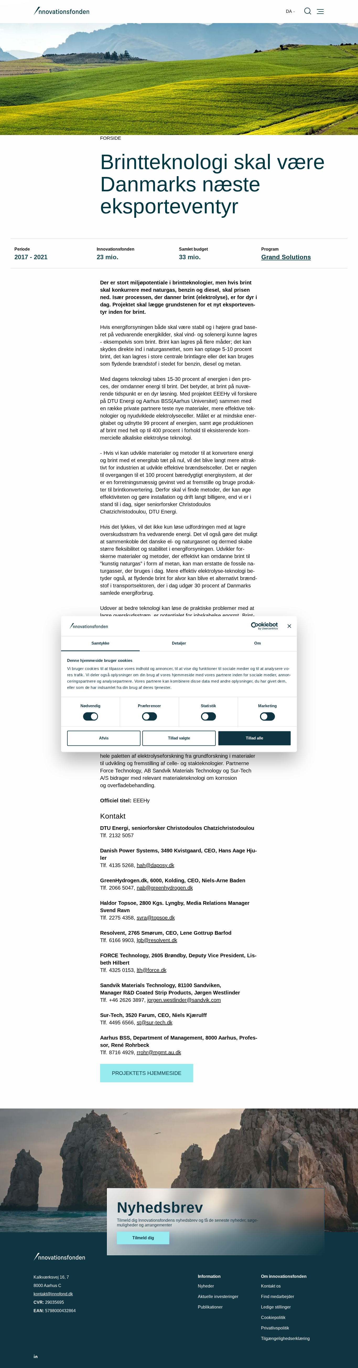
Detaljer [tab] (179, 643)
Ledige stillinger (276, 1307)
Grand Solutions (286, 257)
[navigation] (290, 11)
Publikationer (210, 1307)
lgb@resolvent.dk (157, 940)
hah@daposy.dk (155, 865)
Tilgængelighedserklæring (285, 1338)
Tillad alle (254, 738)
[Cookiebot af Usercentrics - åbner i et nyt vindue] (255, 626)
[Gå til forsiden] (61, 11)
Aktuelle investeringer (218, 1296)
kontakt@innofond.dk (53, 1294)
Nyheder (206, 1286)
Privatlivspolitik (275, 1328)
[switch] (149, 716)
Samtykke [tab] (100, 643)
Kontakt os (271, 1286)
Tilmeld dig (143, 1238)
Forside (110, 138)
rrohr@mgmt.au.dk (159, 1052)
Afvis (104, 738)
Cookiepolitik (273, 1317)
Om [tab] (257, 643)
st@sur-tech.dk (154, 1022)
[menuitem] (290, 11)
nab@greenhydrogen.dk (165, 888)
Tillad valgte (179, 738)
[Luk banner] (289, 626)
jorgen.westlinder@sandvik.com (184, 1000)
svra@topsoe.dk (156, 918)
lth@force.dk (151, 970)
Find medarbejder (277, 1296)
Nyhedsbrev (160, 1207)
